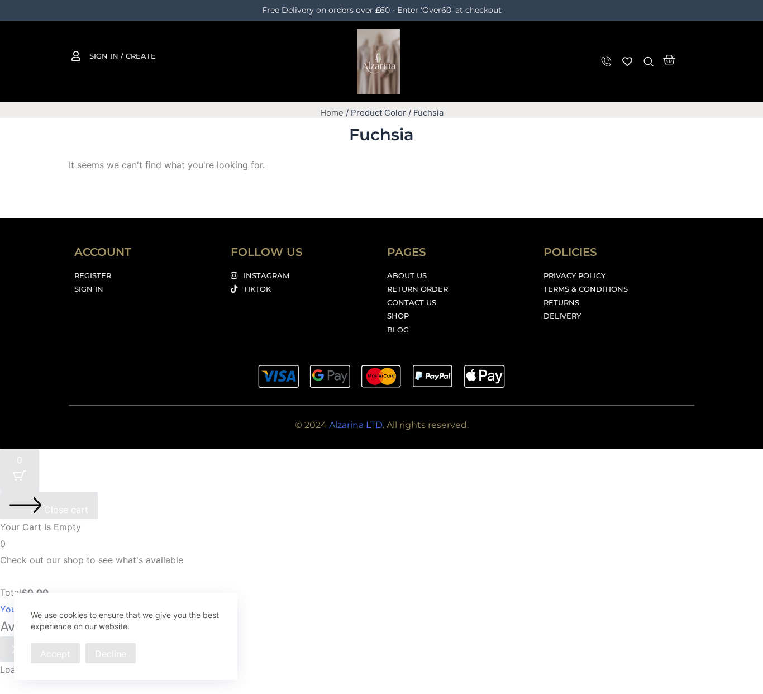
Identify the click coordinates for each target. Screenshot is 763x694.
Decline (110, 653)
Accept (55, 653)
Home (332, 112)
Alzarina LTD (356, 425)
